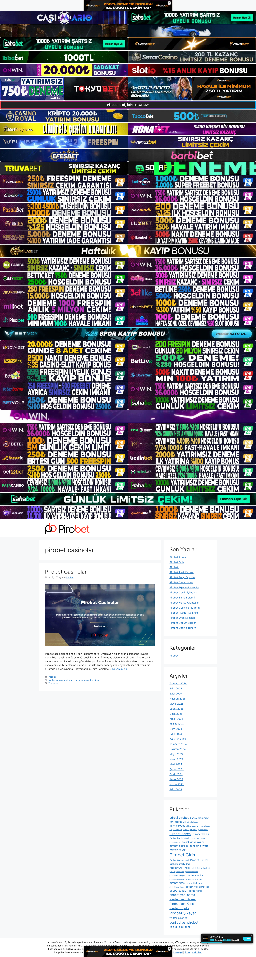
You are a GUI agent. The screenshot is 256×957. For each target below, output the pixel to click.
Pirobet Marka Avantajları (184, 602)
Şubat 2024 (176, 769)
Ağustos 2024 (177, 739)
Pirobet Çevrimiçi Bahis (183, 592)
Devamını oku (120, 668)
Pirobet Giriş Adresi (179, 860)
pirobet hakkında (191, 872)
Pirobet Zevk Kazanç (181, 572)
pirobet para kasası (75, 680)
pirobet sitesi (92, 680)
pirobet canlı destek (197, 838)
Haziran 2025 (177, 698)
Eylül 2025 (175, 693)
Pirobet (52, 676)
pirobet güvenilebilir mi (201, 868)
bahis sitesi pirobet (199, 818)
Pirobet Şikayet (182, 913)
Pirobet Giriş (176, 562)
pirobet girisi (177, 845)
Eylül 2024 (175, 733)
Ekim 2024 (175, 728)
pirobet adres (203, 830)
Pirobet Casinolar (66, 572)
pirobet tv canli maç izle (197, 886)
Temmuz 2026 (178, 683)
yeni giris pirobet (179, 926)
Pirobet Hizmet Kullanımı (184, 612)
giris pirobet (191, 826)
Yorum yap (53, 683)
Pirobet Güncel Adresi (180, 867)
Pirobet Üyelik (179, 908)
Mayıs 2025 (176, 703)
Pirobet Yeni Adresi (182, 899)
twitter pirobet (178, 917)
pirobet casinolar (56, 680)
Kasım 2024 (176, 723)
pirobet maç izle (195, 875)
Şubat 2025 (176, 708)
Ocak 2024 (176, 774)
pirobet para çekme (176, 879)
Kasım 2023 (176, 784)
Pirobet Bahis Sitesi (179, 838)
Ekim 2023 (175, 789)
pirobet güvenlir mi (176, 872)
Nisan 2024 (176, 759)
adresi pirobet (179, 817)
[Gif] (128, 251)
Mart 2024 (175, 764)
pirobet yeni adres (182, 895)
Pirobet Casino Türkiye (182, 627)
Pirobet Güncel (199, 860)
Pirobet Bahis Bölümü (182, 597)
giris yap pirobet (203, 826)
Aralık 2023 (176, 779)
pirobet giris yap (177, 849)
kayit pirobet (175, 829)
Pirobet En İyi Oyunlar (182, 577)
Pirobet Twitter (195, 890)
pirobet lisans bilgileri (177, 876)
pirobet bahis (201, 834)
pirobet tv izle (177, 890)
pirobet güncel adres (179, 864)
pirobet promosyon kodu (195, 879)
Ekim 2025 (175, 688)
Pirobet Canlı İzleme (181, 582)
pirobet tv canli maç (176, 887)
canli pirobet (175, 821)
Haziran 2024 (177, 749)
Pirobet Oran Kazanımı (182, 617)
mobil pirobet (190, 829)
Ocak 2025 (175, 713)
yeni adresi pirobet (183, 922)
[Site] (64, 182)
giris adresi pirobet (190, 822)
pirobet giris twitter (197, 845)
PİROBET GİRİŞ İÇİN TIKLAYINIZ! (128, 105)
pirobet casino (174, 842)
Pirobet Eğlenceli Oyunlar (184, 587)
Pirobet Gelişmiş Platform (184, 607)
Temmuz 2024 (178, 744)
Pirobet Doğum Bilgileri (182, 622)
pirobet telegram (195, 883)
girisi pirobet (177, 825)
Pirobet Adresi (178, 557)
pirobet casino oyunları (193, 842)
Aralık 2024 (176, 718)
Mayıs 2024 (176, 754)
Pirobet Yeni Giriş (181, 904)
